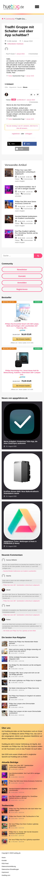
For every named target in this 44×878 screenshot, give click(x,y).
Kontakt (22, 276)
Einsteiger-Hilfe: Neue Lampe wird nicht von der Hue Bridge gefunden (24, 673)
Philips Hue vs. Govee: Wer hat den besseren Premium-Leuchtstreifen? (23, 832)
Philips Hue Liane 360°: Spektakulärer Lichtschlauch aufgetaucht (21, 766)
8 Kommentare (28, 223)
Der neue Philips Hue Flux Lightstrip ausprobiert (24, 839)
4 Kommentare (28, 208)
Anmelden (22, 282)
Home (4, 857)
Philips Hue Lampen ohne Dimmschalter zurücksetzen (22, 704)
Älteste (25, 87)
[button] (14, 144)
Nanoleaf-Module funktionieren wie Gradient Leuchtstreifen (23, 789)
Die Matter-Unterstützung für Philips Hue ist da (24, 688)
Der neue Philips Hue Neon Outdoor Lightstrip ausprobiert (23, 824)
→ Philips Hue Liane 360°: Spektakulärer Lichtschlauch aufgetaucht (20, 585)
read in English (20, 181)
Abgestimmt (12, 87)
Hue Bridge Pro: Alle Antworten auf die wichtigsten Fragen (25, 666)
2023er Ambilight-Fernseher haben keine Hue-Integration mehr (24, 658)
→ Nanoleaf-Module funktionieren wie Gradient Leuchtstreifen (19, 571)
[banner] (13, 7)
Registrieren (22, 289)
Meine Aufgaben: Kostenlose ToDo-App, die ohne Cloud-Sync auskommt (20, 442)
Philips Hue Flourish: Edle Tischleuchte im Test (24, 816)
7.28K (14, 99)
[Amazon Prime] (22, 331)
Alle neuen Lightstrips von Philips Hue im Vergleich (25, 680)
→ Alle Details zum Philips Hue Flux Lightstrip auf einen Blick (19, 630)
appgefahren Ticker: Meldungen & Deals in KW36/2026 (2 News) (20, 542)
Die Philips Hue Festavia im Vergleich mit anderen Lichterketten (25, 696)
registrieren (16, 134)
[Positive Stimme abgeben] (31, 94)
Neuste (19, 87)
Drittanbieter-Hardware (15, 44)
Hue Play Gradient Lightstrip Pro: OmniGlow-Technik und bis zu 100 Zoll (23, 797)
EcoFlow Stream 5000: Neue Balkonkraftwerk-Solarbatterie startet (21, 492)
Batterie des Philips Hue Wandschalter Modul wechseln (23, 642)
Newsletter (22, 269)
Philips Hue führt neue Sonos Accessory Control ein (25, 781)
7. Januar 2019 (29, 76)
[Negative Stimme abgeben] (37, 94)
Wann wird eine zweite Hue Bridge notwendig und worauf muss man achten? (25, 650)
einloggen (28, 134)
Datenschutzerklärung (9, 866)
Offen (6, 87)
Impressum (5, 872)
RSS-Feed (5, 863)
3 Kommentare (28, 179)
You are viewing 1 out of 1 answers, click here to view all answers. (22, 127)
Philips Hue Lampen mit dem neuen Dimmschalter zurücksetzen (25, 712)
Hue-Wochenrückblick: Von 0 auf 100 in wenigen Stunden (24, 774)
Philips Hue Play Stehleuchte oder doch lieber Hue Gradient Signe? (25, 809)
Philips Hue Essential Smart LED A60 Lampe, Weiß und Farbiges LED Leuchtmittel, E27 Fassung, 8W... (22, 326)
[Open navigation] (37, 7)
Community (9, 19)
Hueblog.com (16, 757)
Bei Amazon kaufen (23, 339)
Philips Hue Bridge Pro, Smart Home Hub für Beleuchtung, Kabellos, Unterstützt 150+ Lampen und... (22, 372)
